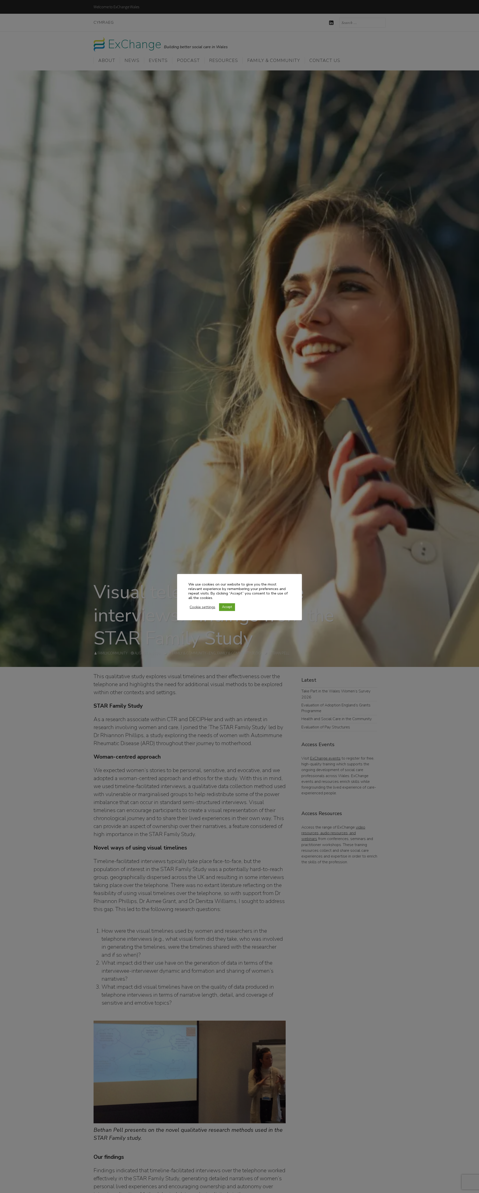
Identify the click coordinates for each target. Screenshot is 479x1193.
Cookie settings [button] (202, 607)
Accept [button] (227, 607)
